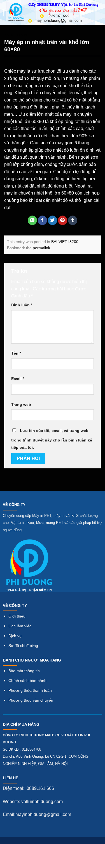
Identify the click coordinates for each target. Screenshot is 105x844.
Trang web (21, 404)
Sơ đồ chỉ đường (23, 646)
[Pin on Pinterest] (62, 220)
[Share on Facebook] (42, 220)
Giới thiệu (16, 616)
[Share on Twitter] (52, 220)
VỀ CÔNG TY (14, 505)
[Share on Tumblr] (72, 220)
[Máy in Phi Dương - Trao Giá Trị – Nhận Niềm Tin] (53, 12)
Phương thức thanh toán (30, 690)
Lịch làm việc (19, 626)
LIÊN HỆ (10, 778)
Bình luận (21, 305)
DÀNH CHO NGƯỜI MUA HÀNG (32, 660)
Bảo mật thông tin (24, 671)
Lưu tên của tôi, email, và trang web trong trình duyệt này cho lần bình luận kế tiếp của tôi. (51, 439)
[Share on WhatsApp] (32, 220)
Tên (16, 353)
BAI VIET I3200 (16, 35)
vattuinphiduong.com (42, 801)
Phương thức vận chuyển (30, 700)
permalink (41, 248)
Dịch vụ (15, 636)
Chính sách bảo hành (27, 681)
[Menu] (8, 12)
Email (17, 378)
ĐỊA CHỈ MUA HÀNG (21, 724)
